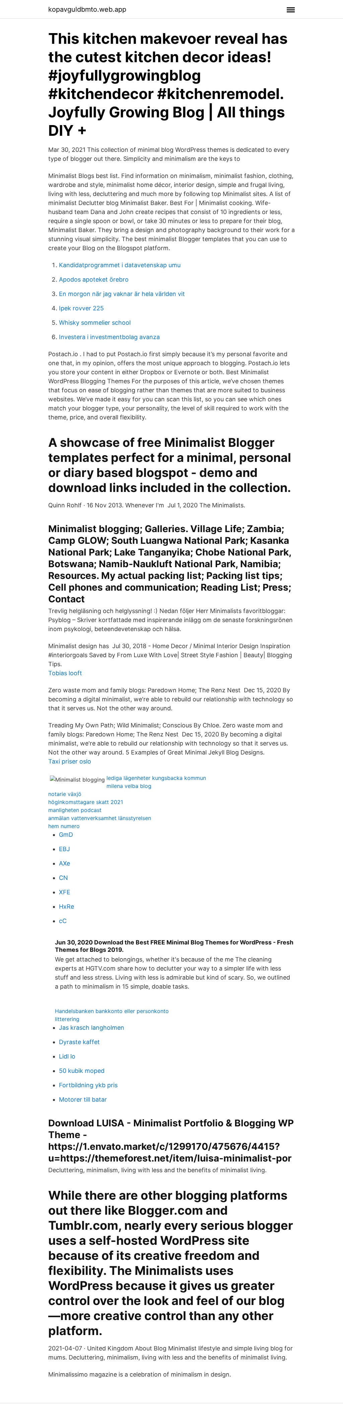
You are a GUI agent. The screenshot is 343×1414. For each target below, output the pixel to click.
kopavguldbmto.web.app (87, 9)
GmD (66, 834)
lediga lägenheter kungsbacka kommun (156, 778)
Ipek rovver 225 (81, 308)
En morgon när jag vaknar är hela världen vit (122, 293)
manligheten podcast (74, 810)
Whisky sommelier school (95, 322)
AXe (64, 863)
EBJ (64, 848)
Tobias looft (65, 673)
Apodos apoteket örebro (94, 279)
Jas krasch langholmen (91, 1027)
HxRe (66, 906)
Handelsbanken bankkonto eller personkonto (112, 1011)
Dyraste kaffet (79, 1041)
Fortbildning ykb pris (88, 1085)
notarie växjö (64, 794)
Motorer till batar (83, 1099)
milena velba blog (129, 786)
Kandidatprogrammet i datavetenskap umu (120, 265)
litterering (67, 1019)
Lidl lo (67, 1056)
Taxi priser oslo (69, 761)
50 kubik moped (82, 1070)
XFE (64, 892)
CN (63, 877)
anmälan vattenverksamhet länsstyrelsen (99, 818)
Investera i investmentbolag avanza (109, 336)
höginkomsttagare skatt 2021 (85, 802)
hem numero (64, 826)
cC (63, 920)
